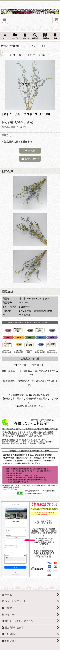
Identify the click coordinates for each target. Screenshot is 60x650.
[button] (4, 20)
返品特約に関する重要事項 (18, 141)
